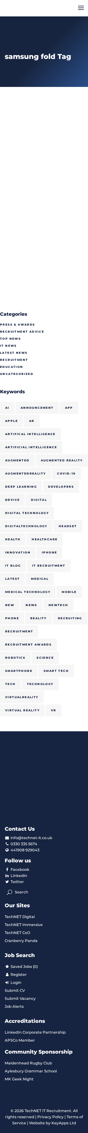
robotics (15, 657)
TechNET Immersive (24, 925)
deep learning (21, 486)
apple (11, 421)
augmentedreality (25, 473)
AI (7, 407)
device (12, 500)
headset (68, 526)
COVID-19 (66, 473)
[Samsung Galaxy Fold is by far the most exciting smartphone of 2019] (44, 140)
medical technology (27, 592)
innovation (18, 552)
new (9, 605)
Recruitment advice (22, 331)
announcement (37, 407)
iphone (49, 552)
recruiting (70, 618)
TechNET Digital (20, 917)
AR (31, 421)
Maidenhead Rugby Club (28, 1063)
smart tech (56, 671)
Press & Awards (17, 324)
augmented (17, 460)
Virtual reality (22, 710)
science (45, 657)
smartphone (18, 671)
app (69, 407)
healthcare (44, 539)
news (31, 605)
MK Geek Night (19, 1079)
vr (53, 710)
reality (38, 618)
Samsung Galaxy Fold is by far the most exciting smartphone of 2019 (41, 210)
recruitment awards (28, 644)
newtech (58, 605)
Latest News (13, 352)
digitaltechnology (26, 526)
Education (11, 367)
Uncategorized (16, 374)
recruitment (19, 631)
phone (12, 618)
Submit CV (15, 990)
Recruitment (14, 360)
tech (10, 684)
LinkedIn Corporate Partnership (35, 1032)
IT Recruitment (48, 565)
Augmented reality (62, 460)
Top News (10, 338)
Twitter (17, 882)
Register (18, 974)
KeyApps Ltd (63, 1123)
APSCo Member (20, 1040)
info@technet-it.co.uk (31, 838)
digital (39, 500)
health (12, 539)
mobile (69, 592)
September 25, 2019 (18, 194)
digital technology (27, 513)
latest (12, 578)
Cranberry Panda (21, 940)
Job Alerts (14, 1006)
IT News (8, 345)
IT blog (13, 565)
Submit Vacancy (20, 998)
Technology (40, 684)
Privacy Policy (50, 1117)
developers (61, 486)
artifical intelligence (30, 434)
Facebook (20, 869)
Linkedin (19, 875)
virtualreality (21, 697)
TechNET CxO (17, 933)
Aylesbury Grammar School (31, 1071)
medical (40, 578)
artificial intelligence (31, 447)
